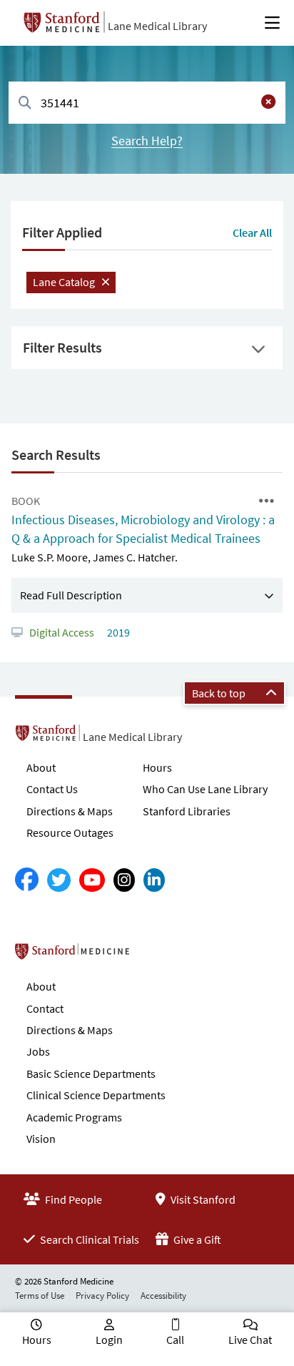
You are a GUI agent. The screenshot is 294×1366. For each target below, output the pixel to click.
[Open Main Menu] (272, 23)
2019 (117, 632)
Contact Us (52, 789)
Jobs (38, 1051)
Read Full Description (71, 595)
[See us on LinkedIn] (154, 880)
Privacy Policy (102, 1295)
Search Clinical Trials (88, 1239)
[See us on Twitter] (59, 880)
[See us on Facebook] (27, 880)
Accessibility (163, 1295)
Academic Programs (74, 1117)
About (41, 767)
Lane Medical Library (157, 26)
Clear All (252, 232)
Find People (72, 1199)
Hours (157, 767)
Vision (41, 1138)
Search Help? (147, 140)
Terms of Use (39, 1295)
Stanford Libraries (186, 811)
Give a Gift (196, 1239)
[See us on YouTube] (92, 880)
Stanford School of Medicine (154, 955)
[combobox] (147, 103)
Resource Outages (69, 832)
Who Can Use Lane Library (205, 789)
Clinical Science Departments (96, 1095)
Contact (45, 1008)
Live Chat (250, 1339)
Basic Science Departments (91, 1073)
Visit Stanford (201, 1199)
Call (175, 1339)
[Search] (25, 103)
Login (109, 1339)
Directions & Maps (69, 811)
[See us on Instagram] (124, 880)
